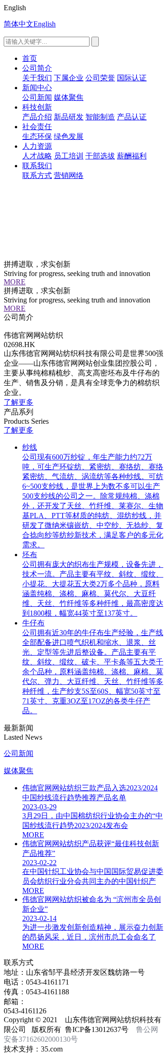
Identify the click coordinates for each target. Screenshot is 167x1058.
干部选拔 (100, 156)
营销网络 (69, 175)
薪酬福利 (132, 156)
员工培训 (69, 156)
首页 (29, 58)
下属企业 (69, 78)
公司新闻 (37, 97)
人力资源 (37, 146)
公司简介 (37, 68)
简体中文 (18, 24)
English (44, 24)
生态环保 (37, 136)
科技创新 (37, 107)
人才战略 (37, 156)
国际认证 (132, 78)
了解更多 (18, 402)
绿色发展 (69, 136)
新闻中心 (37, 88)
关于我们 (37, 78)
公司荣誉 (100, 78)
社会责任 (37, 127)
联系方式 (37, 175)
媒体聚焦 (69, 97)
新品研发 (69, 117)
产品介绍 (37, 117)
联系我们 (37, 166)
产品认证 (132, 117)
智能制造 (100, 117)
